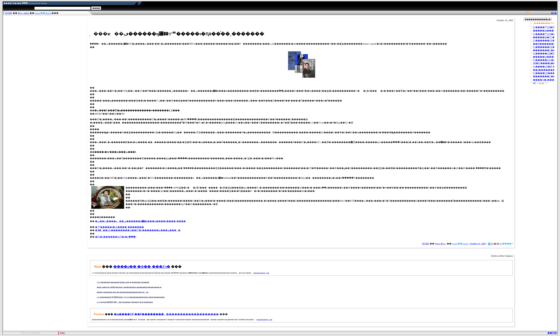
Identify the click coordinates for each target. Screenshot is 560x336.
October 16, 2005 (478, 243)
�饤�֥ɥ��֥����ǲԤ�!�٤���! (115, 237)
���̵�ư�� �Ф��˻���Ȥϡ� (141, 267)
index (24, 13)
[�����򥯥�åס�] (492, 243)
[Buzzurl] (495, 243)
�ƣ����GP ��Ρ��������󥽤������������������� (166, 314)
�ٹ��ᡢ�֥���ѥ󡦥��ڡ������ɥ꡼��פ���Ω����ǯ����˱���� (140, 221)
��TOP (552, 333)
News (440, 243)
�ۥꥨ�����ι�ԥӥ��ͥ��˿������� (119, 227)
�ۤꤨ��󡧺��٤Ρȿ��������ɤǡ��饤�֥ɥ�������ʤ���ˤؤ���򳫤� (137, 230)
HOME (8, 13)
